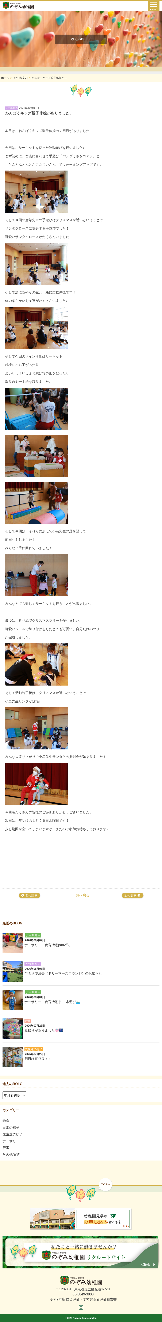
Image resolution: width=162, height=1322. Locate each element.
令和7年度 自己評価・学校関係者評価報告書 (83, 1299)
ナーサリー (11, 1141)
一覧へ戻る (81, 895)
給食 (6, 1121)
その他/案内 (11, 1154)
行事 (6, 1148)
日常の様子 (11, 1127)
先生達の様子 (13, 1134)
